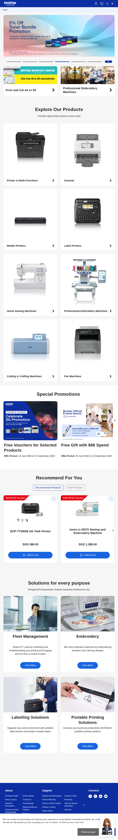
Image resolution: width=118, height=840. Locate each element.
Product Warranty (49, 800)
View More (30, 665)
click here (79, 822)
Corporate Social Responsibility (11, 811)
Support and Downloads (51, 796)
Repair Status (47, 811)
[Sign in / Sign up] (96, 3)
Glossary (67, 810)
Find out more (88, 832)
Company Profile (11, 796)
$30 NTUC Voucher (15, 498)
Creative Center (70, 796)
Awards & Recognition (10, 804)
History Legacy (11, 800)
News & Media (28, 796)
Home (5, 10)
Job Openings (28, 803)
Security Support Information (70, 804)
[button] (14, 61)
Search (107, 4)
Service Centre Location (51, 803)
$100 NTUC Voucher (73, 498)
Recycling (68, 800)
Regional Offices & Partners (30, 808)
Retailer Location (49, 807)
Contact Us (27, 800)
